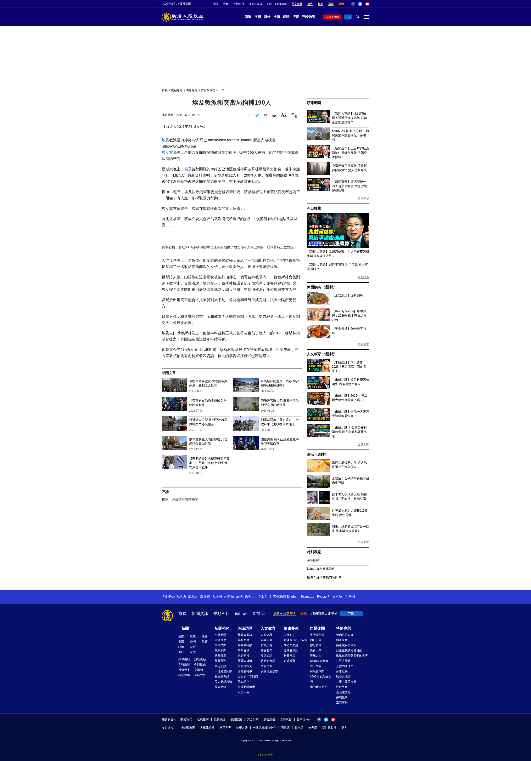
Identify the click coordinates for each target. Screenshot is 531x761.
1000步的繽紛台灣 (320, 679)
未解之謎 (266, 634)
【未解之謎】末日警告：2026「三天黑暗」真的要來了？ (349, 366)
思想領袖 (243, 655)
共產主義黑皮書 (346, 681)
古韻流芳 (266, 645)
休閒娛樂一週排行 (321, 287)
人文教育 (268, 628)
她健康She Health (295, 640)
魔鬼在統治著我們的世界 (324, 577)
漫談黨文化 (343, 692)
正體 (252, 3)
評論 (181, 646)
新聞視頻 (222, 628)
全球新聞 (220, 634)
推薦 (276, 16)
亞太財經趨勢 (223, 681)
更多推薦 (363, 277)
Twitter (360, 4)
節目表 (241, 613)
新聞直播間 (332, 17)
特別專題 (314, 552)
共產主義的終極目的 (349, 650)
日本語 (337, 596)
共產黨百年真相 (346, 645)
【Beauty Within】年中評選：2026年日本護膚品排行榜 (349, 315)
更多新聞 (363, 344)
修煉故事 (342, 697)
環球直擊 (220, 640)
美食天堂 (316, 650)
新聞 (248, 16)
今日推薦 (314, 208)
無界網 (312, 727)
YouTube (367, 4)
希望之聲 (242, 727)
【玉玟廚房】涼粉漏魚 (347, 295)
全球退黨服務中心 (264, 727)
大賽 (225, 3)
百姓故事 (342, 686)
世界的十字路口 (248, 676)
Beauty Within (319, 660)
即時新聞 (184, 664)
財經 (193, 646)
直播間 (258, 613)
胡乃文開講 (291, 645)
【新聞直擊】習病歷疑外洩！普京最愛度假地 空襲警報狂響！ (349, 186)
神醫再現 (289, 655)
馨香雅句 (266, 650)
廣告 (310, 3)
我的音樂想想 (318, 686)
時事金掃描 (245, 645)
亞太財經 (220, 686)
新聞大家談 (245, 634)
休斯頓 (229, 596)
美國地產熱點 (269, 671)
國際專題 (191, 90)
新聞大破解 (245, 660)
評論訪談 (308, 16)
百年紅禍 (313, 560)
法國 (239, 596)
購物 (341, 3)
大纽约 (181, 596)
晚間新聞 (220, 650)
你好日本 (316, 640)
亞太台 (263, 596)
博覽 (295, 16)
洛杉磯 (205, 596)
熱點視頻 (200, 659)
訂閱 (351, 614)
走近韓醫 (289, 660)
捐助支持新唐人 (284, 614)
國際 (181, 636)
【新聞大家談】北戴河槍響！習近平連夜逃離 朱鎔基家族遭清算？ (349, 118)
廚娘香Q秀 (317, 671)
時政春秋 (243, 650)
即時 (286, 16)
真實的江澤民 (344, 666)
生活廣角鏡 (317, 634)
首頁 (165, 90)
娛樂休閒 (317, 628)
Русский (323, 596)
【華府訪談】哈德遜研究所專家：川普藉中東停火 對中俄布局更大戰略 (209, 463)
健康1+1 (289, 634)
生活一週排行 (317, 454)
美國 (181, 641)
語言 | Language (277, 3)
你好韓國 (316, 645)
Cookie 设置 (265, 754)
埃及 (165, 140)
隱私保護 (219, 719)
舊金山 (250, 596)
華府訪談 (220, 666)
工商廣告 (342, 702)
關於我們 (186, 719)
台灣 (193, 641)
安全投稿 (252, 719)
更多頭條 (363, 198)
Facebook (353, 4)
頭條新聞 (314, 103)
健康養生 (291, 628)
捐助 (320, 3)
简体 (259, 3)
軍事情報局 (245, 666)
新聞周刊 (220, 660)
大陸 (181, 652)
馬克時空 (243, 681)
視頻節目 (221, 613)
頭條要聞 (184, 659)
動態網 (299, 727)
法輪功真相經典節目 (321, 569)
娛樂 (205, 636)
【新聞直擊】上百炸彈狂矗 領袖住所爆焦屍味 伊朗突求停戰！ (350, 153)
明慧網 (285, 727)
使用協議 (236, 719)
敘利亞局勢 (208, 90)
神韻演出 (184, 675)
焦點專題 (177, 90)
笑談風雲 (266, 640)
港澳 (193, 636)
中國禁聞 (220, 645)
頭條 (267, 16)
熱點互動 (243, 640)
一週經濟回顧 (223, 671)
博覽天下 (184, 669)
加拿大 (193, 596)
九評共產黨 (343, 660)
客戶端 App (304, 719)
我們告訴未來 (344, 634)
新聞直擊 (220, 655)
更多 (344, 727)
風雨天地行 (343, 676)
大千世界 (316, 666)
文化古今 (266, 666)
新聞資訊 (200, 613)
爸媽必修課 (268, 660)
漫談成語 (266, 655)
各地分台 (238, 3)
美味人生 (316, 655)
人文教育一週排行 (321, 354)
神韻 (215, 3)
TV (348, 17)
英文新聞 (297, 3)
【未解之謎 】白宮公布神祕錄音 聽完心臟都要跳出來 (349, 432)
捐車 (331, 3)
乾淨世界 (225, 727)
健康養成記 (291, 650)
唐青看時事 (245, 671)
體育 (205, 641)
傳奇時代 (342, 640)
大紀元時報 (207, 727)
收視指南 (203, 719)
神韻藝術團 (187, 727)
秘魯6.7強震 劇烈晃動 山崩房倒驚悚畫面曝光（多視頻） (350, 135)
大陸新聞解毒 (246, 686)
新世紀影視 (329, 727)
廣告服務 (269, 719)
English (292, 596)
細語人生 (243, 692)
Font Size (284, 115)
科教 (193, 652)
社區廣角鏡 (222, 676)
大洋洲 (217, 596)
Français (307, 596)
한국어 (350, 596)
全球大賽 (200, 675)
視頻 (257, 16)
